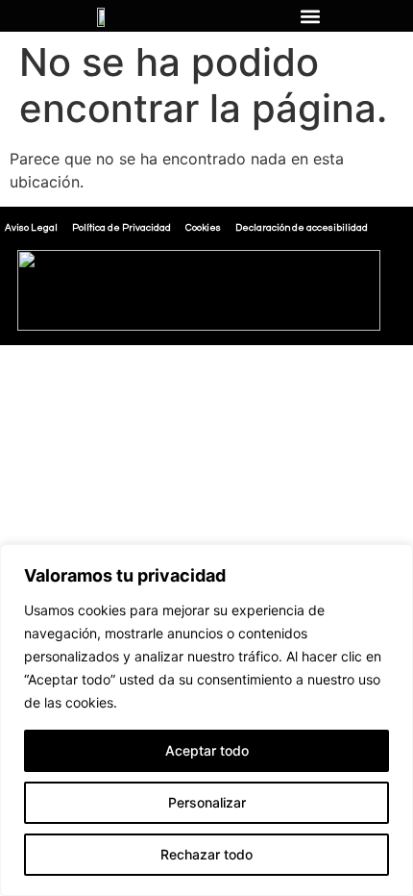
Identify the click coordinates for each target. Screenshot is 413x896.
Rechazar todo (206, 854)
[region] (206, 720)
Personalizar (207, 802)
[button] (310, 16)
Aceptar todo (207, 750)
